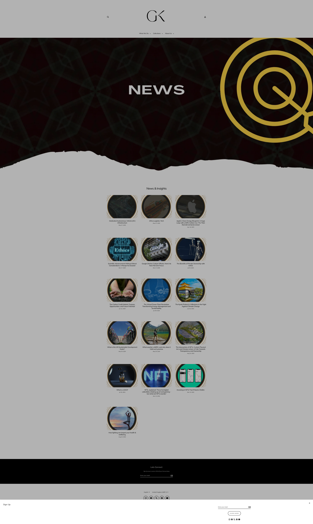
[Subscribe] (249, 507)
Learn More (234, 513)
